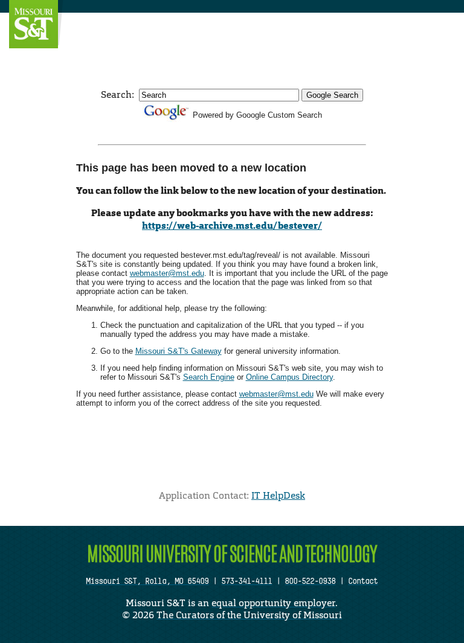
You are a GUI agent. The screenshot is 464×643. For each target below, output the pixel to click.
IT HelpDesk (278, 495)
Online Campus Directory (289, 377)
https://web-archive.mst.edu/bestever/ (232, 225)
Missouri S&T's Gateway (178, 351)
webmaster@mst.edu (167, 273)
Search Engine (208, 377)
